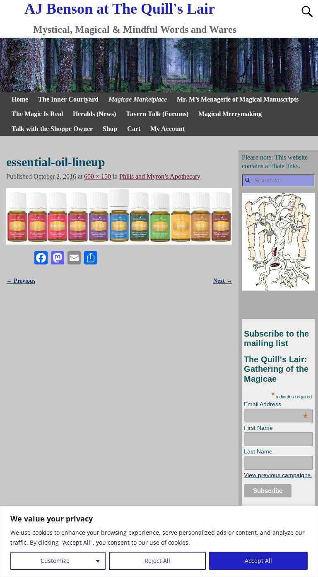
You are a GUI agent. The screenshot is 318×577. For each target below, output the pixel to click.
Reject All (157, 561)
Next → (222, 280)
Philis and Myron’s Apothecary (159, 176)
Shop (110, 128)
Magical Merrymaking (230, 113)
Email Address (276, 404)
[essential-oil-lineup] (119, 216)
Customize (55, 561)
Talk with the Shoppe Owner (52, 128)
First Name (258, 427)
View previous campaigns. (278, 475)
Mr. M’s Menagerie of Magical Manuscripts (238, 99)
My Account (167, 128)
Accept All (258, 561)
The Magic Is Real (37, 113)
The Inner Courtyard (68, 99)
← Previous (20, 280)
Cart (133, 128)
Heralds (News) (94, 113)
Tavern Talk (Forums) (157, 113)
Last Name (258, 451)
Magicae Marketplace (137, 99)
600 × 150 (97, 176)
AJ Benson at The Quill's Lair (119, 8)
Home (20, 99)
